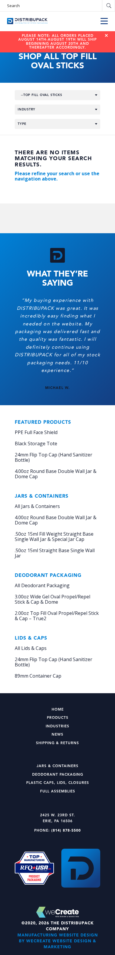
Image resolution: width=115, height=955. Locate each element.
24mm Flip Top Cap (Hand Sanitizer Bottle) (53, 457)
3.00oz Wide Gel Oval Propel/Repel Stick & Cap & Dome (52, 599)
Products (57, 718)
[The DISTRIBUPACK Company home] (27, 21)
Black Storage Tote (36, 443)
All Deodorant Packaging (42, 585)
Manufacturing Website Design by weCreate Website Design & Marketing (57, 941)
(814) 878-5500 (66, 830)
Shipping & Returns (57, 743)
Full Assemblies (57, 791)
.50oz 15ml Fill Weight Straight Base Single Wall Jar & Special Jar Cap (54, 536)
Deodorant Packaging (57, 775)
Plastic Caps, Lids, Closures (57, 783)
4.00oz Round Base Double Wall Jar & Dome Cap (55, 474)
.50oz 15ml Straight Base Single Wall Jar (55, 553)
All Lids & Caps (31, 648)
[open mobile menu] (104, 21)
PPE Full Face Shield (36, 432)
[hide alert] (106, 35)
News (57, 734)
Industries (57, 726)
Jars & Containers (57, 766)
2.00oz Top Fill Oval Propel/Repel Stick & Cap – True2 (57, 616)
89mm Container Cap (38, 676)
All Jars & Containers (37, 506)
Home (58, 709)
